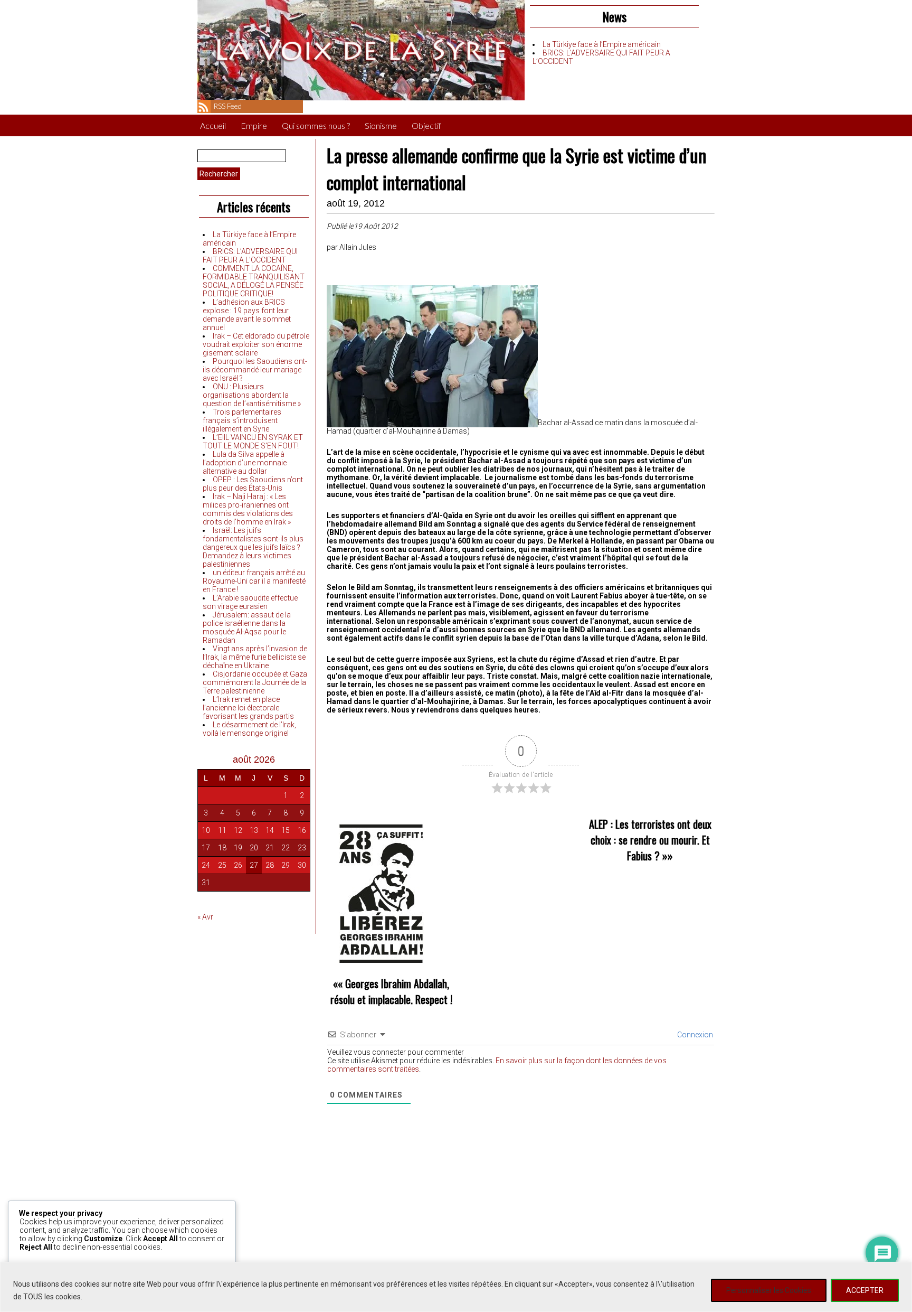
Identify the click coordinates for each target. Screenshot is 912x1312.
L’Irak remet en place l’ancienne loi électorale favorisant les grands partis (248, 707)
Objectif (426, 125)
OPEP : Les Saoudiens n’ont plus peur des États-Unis (253, 483)
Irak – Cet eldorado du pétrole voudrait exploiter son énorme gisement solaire (256, 344)
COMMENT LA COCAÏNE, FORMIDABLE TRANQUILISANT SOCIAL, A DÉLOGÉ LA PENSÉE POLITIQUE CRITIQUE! (254, 281)
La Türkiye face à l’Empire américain (602, 44)
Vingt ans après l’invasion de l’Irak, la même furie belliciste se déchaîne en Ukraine (255, 657)
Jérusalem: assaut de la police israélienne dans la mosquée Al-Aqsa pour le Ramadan (247, 627)
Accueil (213, 125)
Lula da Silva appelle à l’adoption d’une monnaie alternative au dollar (245, 462)
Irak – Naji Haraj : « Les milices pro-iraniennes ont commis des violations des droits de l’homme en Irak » (248, 509)
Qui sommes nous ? (316, 125)
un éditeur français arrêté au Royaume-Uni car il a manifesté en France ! (254, 581)
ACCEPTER (865, 1290)
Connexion (694, 1034)
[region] (456, 1287)
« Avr (205, 917)
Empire (254, 125)
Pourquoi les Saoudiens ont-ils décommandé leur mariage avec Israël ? (255, 369)
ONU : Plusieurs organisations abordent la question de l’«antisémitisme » (252, 395)
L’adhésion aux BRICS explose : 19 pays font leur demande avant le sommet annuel (247, 315)
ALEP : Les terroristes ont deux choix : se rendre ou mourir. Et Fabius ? (650, 840)
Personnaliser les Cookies (768, 1290)
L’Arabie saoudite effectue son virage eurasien (250, 602)
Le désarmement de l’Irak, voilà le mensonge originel (249, 728)
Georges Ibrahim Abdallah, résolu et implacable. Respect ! (391, 991)
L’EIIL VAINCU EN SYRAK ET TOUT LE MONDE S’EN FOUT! (253, 441)
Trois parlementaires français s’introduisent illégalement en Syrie (242, 420)
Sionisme (381, 125)
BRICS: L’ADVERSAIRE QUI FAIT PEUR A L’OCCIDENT (250, 255)
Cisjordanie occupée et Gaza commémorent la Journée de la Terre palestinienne (255, 682)
